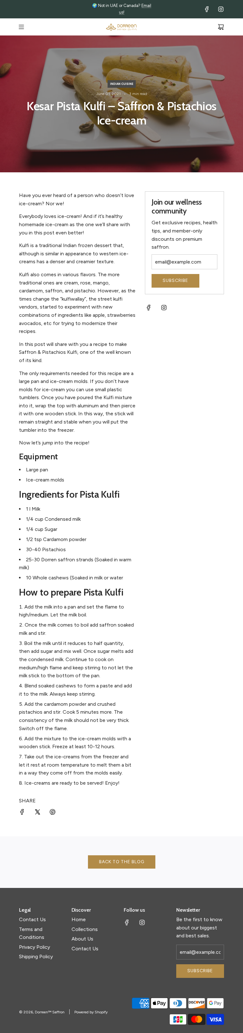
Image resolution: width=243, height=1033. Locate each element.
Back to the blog (121, 861)
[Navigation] (21, 27)
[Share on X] (37, 813)
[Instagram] (221, 9)
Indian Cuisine (121, 84)
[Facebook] (207, 9)
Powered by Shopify (91, 1012)
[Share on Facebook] (22, 813)
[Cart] (221, 27)
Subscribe (175, 280)
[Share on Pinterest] (52, 813)
